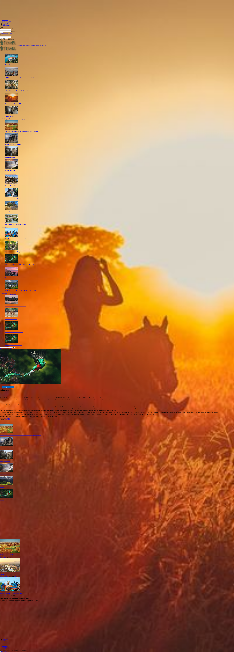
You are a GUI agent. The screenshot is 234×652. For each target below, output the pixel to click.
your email (13, 37)
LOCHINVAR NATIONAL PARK (13, 345)
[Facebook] (2, 394)
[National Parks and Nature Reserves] (11, 329)
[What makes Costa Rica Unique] (11, 249)
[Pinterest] (11, 394)
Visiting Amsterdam (10, 157)
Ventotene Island (9, 277)
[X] (7, 394)
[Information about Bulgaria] (11, 209)
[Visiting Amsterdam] (11, 155)
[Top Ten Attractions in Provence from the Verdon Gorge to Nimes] (11, 288)
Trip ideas (4, 648)
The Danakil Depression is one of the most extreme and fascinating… (22, 131)
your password (14, 31)
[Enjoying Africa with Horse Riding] (11, 101)
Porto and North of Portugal (12, 185)
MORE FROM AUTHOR (15, 421)
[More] (29, 393)
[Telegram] (20, 394)
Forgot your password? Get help (6, 33)
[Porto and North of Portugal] (11, 183)
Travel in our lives (9, 116)
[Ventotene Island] (11, 275)
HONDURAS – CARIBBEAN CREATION (16, 224)
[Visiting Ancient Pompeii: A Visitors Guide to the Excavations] (11, 262)
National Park (8, 294)
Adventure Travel (5, 53)
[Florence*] (10, 571)
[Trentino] (6, 484)
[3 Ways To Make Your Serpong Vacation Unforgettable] (11, 88)
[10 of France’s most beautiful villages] (11, 196)
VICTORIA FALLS (10, 170)
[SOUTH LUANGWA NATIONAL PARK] (11, 303)
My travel (4, 172)
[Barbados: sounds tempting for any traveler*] (11, 236)
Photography (13, 294)
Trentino (2, 487)
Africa (7, 174)
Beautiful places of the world (8, 118)
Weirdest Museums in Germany (13, 144)
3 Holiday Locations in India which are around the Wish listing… (21, 77)
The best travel (5, 23)
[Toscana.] (6, 497)
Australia (8, 119)
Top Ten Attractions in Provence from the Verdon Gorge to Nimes (21, 290)
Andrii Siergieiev (3, 557)
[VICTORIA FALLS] (11, 168)
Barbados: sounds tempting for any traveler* (16, 238)
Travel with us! (5, 20)
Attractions (4, 293)
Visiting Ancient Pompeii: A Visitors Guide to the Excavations (20, 264)
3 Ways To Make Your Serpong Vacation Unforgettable (18, 90)
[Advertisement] (9, 520)
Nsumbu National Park (11, 319)
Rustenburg (8, 418)
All (5, 119)
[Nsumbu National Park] (11, 316)
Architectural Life (5, 24)
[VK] (24, 394)
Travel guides (5, 227)
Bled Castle (7, 64)
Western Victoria (27, 119)
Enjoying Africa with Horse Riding (13, 103)
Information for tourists (6, 21)
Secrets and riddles (6, 25)
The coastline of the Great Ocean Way (17, 119)
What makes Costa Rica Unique (13, 251)
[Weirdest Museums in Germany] (11, 142)
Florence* (2, 574)
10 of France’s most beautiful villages (14, 198)
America (10, 174)
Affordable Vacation (6, 22)
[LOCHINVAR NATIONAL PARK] (11, 342)
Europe (15, 174)
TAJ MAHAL (7, 419)
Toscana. (2, 500)
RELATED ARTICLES (5, 421)
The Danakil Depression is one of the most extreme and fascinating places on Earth (20, 435)
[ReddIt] (16, 394)
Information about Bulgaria (12, 211)
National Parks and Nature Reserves (14, 332)
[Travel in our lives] (11, 114)
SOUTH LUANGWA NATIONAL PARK (15, 306)
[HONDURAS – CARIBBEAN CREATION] (11, 222)
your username (14, 29)
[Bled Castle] (11, 62)
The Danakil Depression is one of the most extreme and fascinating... (17, 555)
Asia (13, 174)
